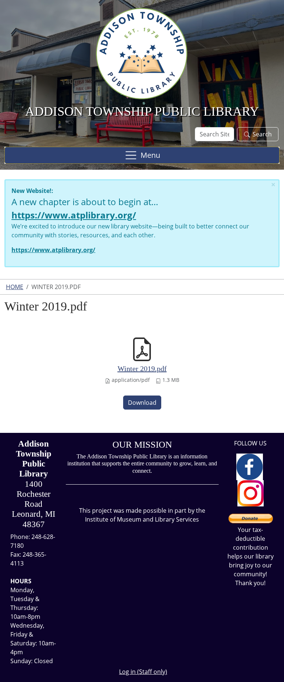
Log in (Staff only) (143, 672)
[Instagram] (250, 493)
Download (142, 402)
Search (262, 134)
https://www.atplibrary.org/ (73, 215)
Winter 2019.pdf (142, 368)
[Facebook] (249, 466)
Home (14, 287)
